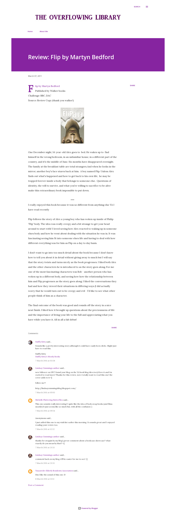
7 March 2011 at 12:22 (45, 429)
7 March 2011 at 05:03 (45, 392)
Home (30, 31)
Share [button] (132, 85)
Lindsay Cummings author (47, 368)
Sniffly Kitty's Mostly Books (47, 356)
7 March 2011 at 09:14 (45, 411)
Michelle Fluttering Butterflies (49, 400)
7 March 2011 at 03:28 (45, 360)
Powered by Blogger (89, 508)
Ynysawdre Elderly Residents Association (54, 470)
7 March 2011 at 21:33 (45, 447)
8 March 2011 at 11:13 (44, 479)
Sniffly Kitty (40, 342)
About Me (44, 31)
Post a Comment (36, 485)
